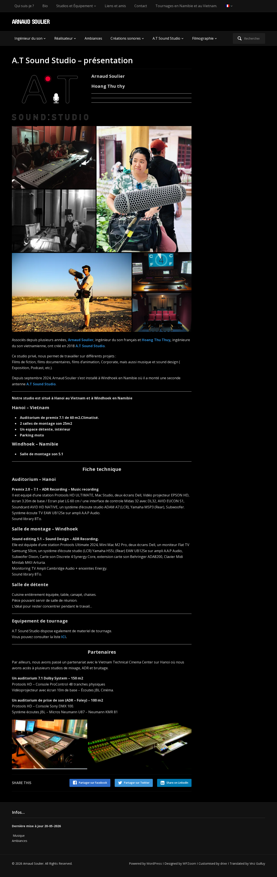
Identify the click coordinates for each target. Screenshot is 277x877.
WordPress (154, 863)
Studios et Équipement (74, 5)
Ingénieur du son (28, 38)
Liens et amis (115, 5)
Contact (140, 5)
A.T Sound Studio (166, 38)
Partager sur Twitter (137, 783)
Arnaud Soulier (30, 21)
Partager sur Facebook (93, 783)
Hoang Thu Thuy (156, 339)
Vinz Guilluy (257, 863)
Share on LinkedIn (177, 783)
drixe (223, 863)
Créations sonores (126, 38)
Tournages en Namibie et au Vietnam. (186, 5)
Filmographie (203, 38)
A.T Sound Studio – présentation (72, 60)
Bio (45, 5)
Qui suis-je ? (24, 5)
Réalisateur (63, 38)
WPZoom (189, 863)
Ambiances (93, 38)
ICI (63, 636)
